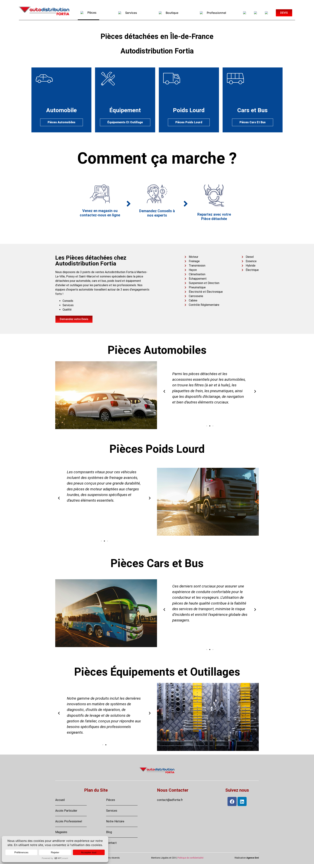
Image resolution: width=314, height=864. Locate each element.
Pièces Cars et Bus (252, 122)
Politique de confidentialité (190, 858)
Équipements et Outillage (125, 122)
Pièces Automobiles (61, 122)
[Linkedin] (242, 801)
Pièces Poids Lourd (188, 122)
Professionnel (215, 13)
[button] (164, 391)
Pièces (91, 12)
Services (130, 13)
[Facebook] (232, 801)
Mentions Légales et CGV (163, 858)
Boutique (171, 13)
